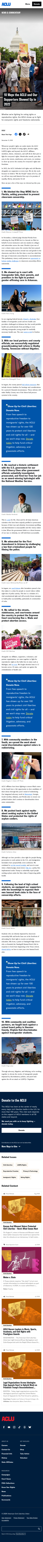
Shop (22, 1449)
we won (14, 664)
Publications (6, 1496)
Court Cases (6, 1479)
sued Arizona (16, 588)
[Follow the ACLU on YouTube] (9, 1427)
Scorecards (6, 1500)
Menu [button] (27, 4)
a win (8, 520)
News (4, 1491)
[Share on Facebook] (16, 135)
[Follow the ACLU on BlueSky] (30, 1427)
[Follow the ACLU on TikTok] (19, 1427)
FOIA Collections (8, 1483)
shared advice (6, 949)
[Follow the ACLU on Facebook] (4, 1427)
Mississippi (28, 794)
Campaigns (6, 1475)
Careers (5, 1445)
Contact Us (6, 1449)
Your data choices (32, 1518)
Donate (37, 4)
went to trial (28, 332)
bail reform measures (29, 385)
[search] (39, 1528)
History (4, 1458)
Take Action (24, 1454)
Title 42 (28, 868)
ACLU (3, 130)
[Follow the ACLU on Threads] (24, 1427)
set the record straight (18, 865)
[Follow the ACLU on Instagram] (14, 1427)
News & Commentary (11, 12)
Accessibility (5, 1520)
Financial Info (7, 1454)
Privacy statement (19, 1518)
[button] (24, 134)
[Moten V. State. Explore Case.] (21, 1267)
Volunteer (24, 1458)
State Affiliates (7, 1462)
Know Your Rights (8, 1487)
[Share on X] (20, 135)
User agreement (6, 1518)
